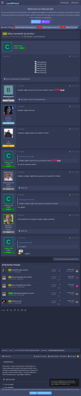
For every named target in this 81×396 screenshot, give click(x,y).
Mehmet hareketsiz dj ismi (23, 293)
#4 (77, 129)
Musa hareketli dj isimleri (22, 277)
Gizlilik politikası (54, 356)
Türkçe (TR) (7, 356)
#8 (77, 215)
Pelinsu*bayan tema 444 (40, 27)
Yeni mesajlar (9, 384)
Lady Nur (10, 303)
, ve (18, 79)
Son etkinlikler (9, 387)
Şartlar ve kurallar (41, 356)
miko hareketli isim (39, 36)
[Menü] (2, 2)
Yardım (64, 356)
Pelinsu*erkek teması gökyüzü (15, 27)
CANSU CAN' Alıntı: (24, 243)
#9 (77, 238)
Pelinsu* (10, 272)
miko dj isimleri (28, 36)
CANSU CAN (7, 36)
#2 (77, 86)
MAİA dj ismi (17, 301)
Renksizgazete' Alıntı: (25, 200)
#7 (77, 195)
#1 (77, 56)
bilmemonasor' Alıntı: (25, 156)
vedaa (72, 294)
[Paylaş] (75, 56)
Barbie (72, 286)
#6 (77, 172)
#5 (77, 152)
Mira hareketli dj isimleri (21, 285)
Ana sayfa (72, 356)
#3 (77, 106)
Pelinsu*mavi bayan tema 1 (64, 27)
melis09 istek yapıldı (20, 270)
